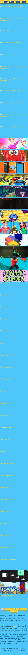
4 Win (14, 648)
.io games (15, 626)
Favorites (18, 2)
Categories (11, 2)
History (23, 2)
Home (6, 2)
